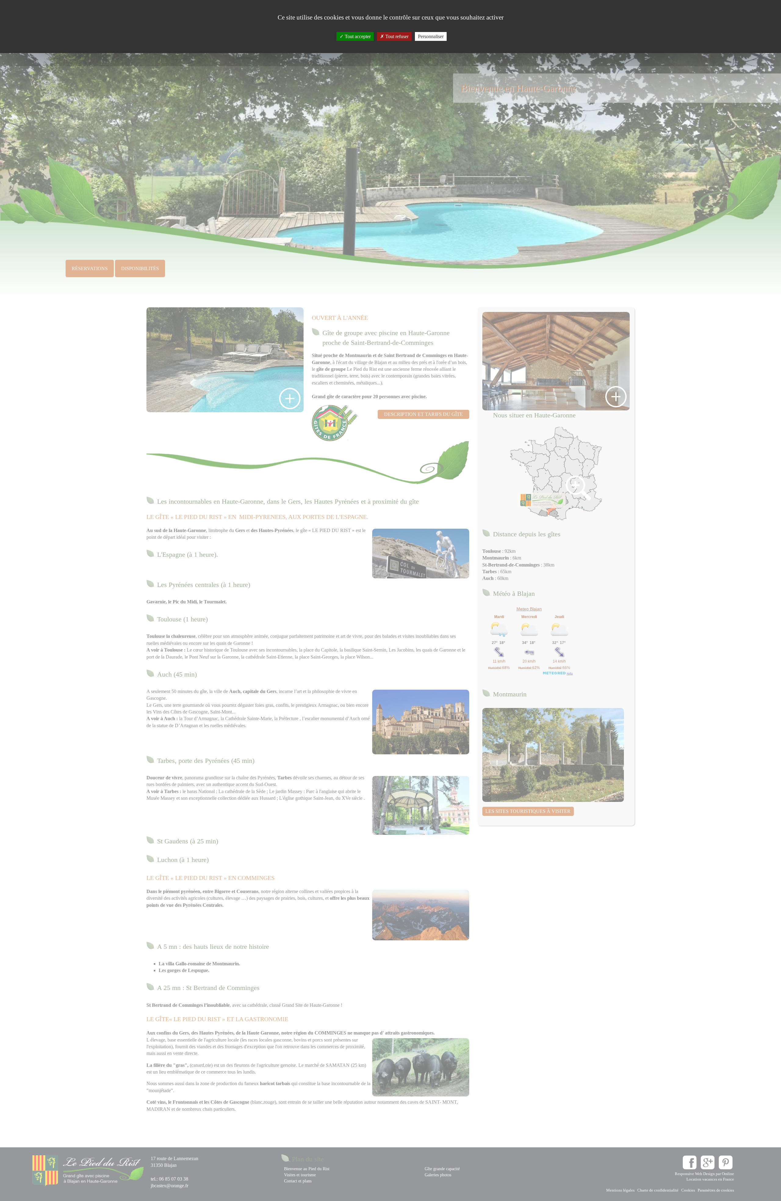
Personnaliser (431, 36)
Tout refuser (396, 36)
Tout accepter (357, 36)
